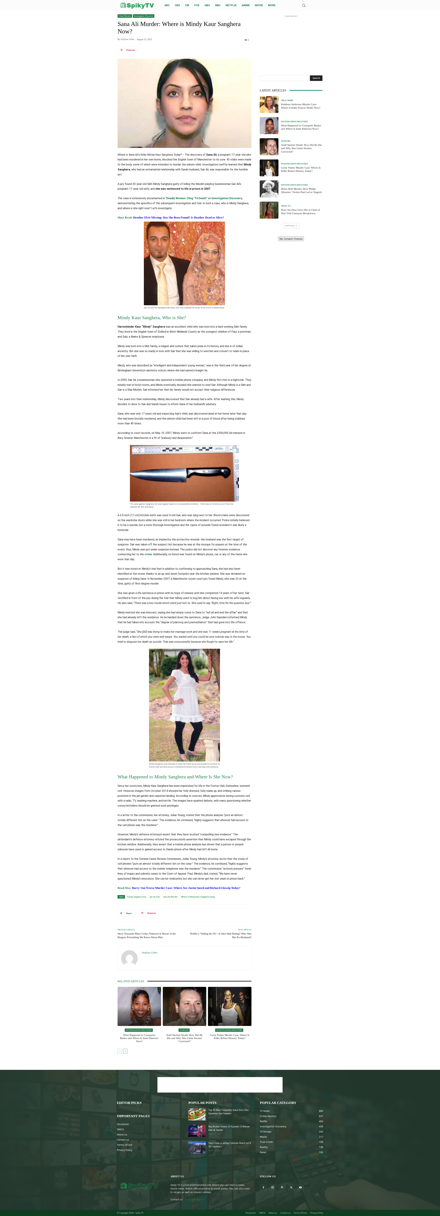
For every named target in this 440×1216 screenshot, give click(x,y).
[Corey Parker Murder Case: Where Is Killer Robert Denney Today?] (229, 1006)
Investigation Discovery (143, 16)
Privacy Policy (124, 1150)
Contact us (123, 1139)
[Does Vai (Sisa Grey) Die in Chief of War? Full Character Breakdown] (269, 210)
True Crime (287, 100)
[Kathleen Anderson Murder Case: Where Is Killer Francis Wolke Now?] (269, 104)
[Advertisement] (291, 39)
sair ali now (155, 896)
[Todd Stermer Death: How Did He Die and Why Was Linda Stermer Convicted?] (184, 1006)
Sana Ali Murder (170, 896)
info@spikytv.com (194, 1199)
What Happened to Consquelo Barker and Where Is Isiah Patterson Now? (139, 1038)
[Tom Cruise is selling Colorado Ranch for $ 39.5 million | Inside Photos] (197, 1147)
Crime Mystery (125, 16)
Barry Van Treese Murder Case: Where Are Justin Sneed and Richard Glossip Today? (186, 888)
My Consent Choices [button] (290, 238)
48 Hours (184, 1030)
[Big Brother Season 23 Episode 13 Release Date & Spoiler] (197, 1131)
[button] (303, 5)
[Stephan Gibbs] (129, 958)
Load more (290, 225)
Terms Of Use (125, 1144)
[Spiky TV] (137, 5)
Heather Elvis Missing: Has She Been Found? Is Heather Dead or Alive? (178, 217)
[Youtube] (300, 1187)
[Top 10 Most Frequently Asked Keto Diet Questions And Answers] (197, 1114)
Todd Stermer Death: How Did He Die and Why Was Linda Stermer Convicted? (184, 1038)
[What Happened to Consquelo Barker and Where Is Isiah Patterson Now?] (139, 1006)
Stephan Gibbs (127, 39)
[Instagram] (272, 1187)
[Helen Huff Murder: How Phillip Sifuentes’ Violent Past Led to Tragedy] (269, 188)
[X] (291, 1187)
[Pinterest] (281, 1187)
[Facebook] (263, 1187)
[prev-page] (120, 1051)
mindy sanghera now (136, 896)
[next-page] (125, 1051)
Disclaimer (123, 1124)
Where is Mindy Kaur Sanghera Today (198, 896)
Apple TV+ (286, 206)
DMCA (120, 1129)
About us (122, 1134)
